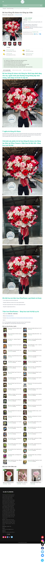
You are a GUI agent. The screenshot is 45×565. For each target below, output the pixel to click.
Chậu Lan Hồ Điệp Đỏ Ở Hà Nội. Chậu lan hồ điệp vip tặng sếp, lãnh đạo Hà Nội (21, 333)
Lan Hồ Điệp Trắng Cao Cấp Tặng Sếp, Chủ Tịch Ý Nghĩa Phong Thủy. (20, 361)
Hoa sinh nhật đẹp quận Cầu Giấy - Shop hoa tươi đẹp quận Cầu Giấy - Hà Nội (16, 64)
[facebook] (8, 537)
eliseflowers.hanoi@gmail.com (8, 529)
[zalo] (12, 537)
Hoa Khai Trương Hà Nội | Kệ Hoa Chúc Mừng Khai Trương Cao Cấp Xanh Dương (21, 355)
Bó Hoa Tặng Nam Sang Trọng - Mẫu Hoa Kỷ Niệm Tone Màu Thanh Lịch (20, 460)
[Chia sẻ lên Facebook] (7, 47)
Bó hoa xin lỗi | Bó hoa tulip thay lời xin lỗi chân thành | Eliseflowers (15, 65)
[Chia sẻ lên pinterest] (9, 47)
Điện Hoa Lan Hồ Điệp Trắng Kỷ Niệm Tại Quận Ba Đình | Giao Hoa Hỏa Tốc (20, 405)
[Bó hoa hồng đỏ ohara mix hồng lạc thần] (12, 29)
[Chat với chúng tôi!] (42, 555)
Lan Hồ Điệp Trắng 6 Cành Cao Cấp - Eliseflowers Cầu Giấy (18, 366)
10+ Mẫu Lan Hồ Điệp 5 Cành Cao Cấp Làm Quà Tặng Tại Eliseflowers (20, 394)
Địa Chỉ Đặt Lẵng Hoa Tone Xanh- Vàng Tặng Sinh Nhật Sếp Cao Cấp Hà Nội (21, 388)
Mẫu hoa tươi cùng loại (9, 466)
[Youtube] (5, 537)
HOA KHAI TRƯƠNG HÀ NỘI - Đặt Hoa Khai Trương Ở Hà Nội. (13, 61)
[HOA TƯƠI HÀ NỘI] (22, 2)
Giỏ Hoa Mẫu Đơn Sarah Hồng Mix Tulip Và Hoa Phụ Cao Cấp (18, 350)
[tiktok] (10, 537)
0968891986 (35, 32)
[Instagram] (3, 537)
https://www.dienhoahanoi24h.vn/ (8, 532)
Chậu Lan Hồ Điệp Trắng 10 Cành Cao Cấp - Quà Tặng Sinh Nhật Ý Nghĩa (20, 372)
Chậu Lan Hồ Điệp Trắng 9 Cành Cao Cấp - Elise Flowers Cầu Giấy (19, 383)
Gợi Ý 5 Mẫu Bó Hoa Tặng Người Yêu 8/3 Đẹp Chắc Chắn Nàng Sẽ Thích (15, 60)
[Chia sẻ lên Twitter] (8, 47)
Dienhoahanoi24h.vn (10, 315)
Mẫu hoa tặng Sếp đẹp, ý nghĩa (9, 326)
